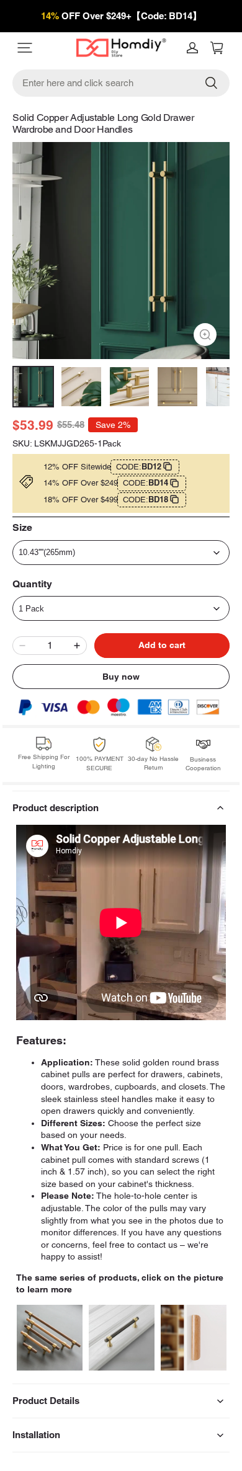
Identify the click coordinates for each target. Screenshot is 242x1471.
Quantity (32, 584)
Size (22, 527)
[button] (39, 47)
